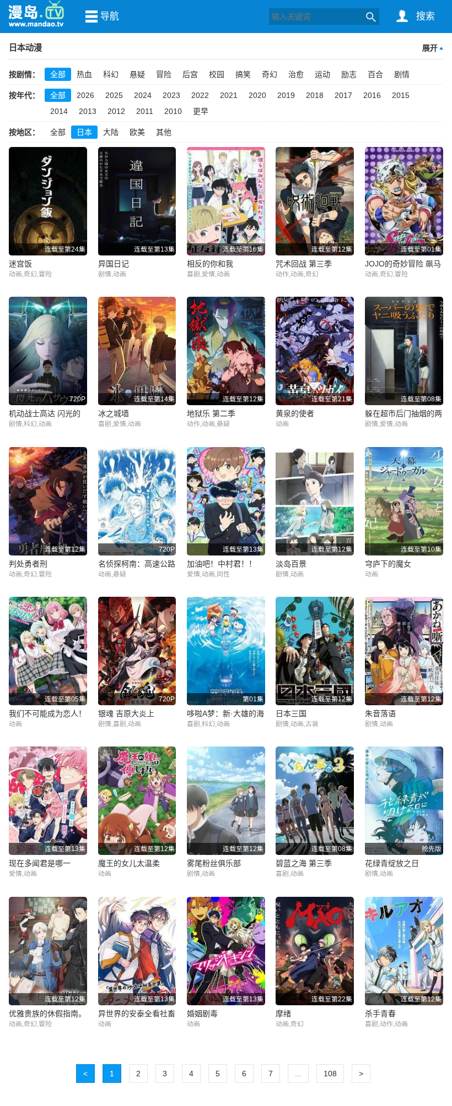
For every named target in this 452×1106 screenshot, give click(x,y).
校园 (216, 74)
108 (330, 1073)
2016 (372, 95)
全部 (58, 74)
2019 (286, 95)
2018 (315, 95)
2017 (343, 95)
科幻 (111, 74)
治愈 (296, 74)
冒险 (163, 74)
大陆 (111, 132)
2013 (87, 111)
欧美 (137, 132)
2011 (144, 111)
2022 (200, 95)
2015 (401, 95)
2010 (173, 111)
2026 (85, 95)
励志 (349, 74)
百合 (375, 74)
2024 (143, 95)
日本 (84, 132)
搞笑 (243, 74)
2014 (59, 111)
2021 (229, 95)
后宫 (190, 74)
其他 (163, 132)
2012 (116, 111)
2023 (171, 95)
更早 (200, 111)
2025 (114, 95)
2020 (257, 95)
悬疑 (137, 74)
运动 (322, 74)
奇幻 (269, 74)
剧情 (402, 74)
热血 (84, 74)
